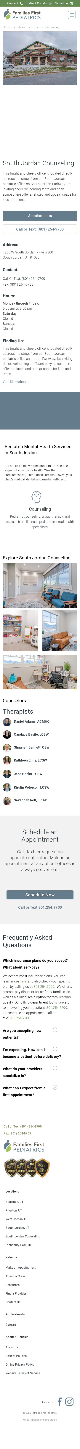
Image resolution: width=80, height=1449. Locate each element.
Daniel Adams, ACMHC (32, 721)
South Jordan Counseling (23, 1236)
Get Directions (15, 382)
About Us (12, 1347)
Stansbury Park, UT (19, 1245)
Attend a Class (15, 1276)
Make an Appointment (21, 1267)
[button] (72, 15)
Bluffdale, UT (14, 1202)
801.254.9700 (19, 1018)
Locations (19, 27)
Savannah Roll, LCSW (30, 800)
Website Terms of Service (23, 1373)
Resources (13, 1285)
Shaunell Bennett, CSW (31, 747)
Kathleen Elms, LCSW (30, 760)
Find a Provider (16, 1293)
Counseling (40, 509)
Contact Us (13, 1302)
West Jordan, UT (17, 1219)
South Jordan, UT (17, 1228)
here (23, 981)
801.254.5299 (44, 986)
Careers (11, 1324)
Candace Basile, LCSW (31, 734)
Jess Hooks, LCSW (28, 774)
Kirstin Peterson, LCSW (31, 787)
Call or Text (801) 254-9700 (23, 1126)
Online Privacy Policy (20, 1364)
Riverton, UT (14, 1210)
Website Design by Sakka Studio (40, 1420)
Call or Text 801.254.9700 (40, 907)
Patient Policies (16, 1356)
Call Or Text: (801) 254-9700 (24, 279)
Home (6, 27)
